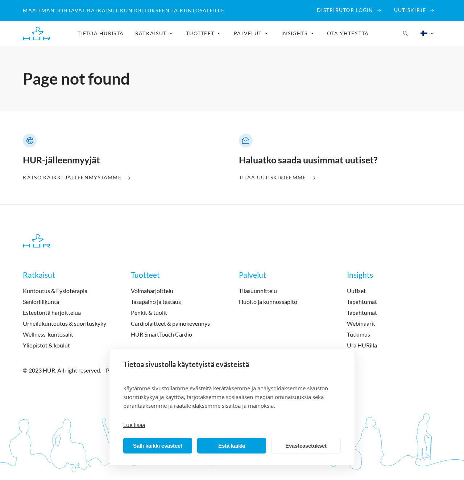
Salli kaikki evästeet (157, 446)
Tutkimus (358, 334)
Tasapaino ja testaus (156, 301)
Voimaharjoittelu (152, 290)
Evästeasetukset (306, 446)
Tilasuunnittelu (258, 290)
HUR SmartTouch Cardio (161, 334)
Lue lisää (134, 424)
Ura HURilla (362, 345)
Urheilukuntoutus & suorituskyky (64, 323)
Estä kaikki (231, 446)
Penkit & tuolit (149, 312)
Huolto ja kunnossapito (268, 301)
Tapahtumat (362, 301)
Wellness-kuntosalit (48, 334)
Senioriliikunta (41, 301)
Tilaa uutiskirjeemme (272, 177)
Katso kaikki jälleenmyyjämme (72, 177)
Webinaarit (361, 323)
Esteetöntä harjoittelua (52, 312)
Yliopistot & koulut (46, 345)
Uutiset (356, 290)
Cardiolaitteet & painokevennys (170, 323)
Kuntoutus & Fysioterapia (55, 290)
